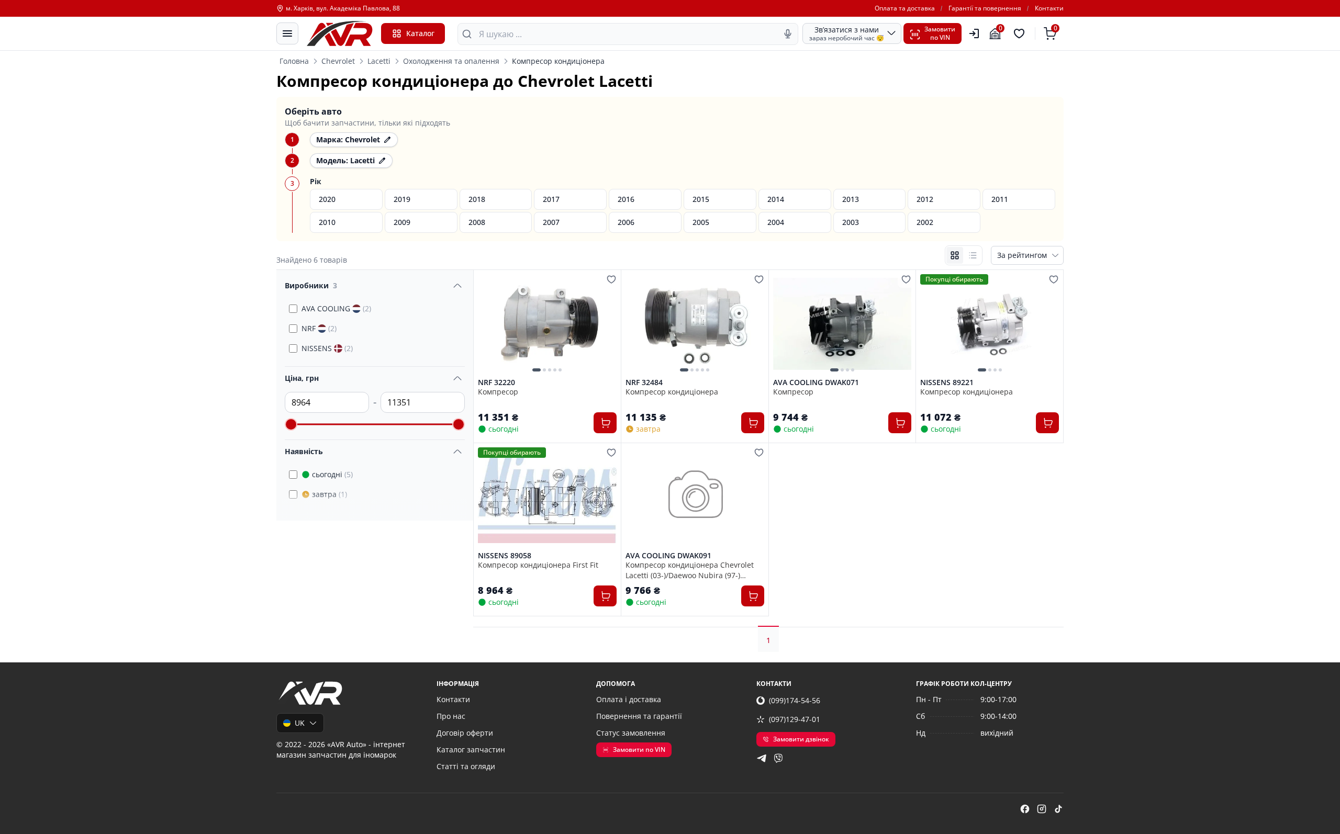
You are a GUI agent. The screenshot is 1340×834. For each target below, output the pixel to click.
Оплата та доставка (905, 8)
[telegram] (761, 758)
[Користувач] (974, 33)
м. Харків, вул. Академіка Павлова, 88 (343, 8)
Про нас (451, 716)
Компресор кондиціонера (672, 392)
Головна (294, 61)
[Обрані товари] (1021, 33)
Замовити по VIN (639, 749)
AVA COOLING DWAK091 (668, 555)
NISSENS (327, 348)
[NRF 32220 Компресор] (547, 324)
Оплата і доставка (628, 699)
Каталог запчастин (471, 749)
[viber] (778, 758)
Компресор (498, 392)
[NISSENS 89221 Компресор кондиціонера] (989, 324)
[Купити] (605, 422)
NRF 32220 (496, 382)
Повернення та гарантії (639, 716)
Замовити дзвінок (801, 739)
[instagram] (1041, 809)
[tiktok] (1058, 809)
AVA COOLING (336, 308)
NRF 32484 (644, 382)
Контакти (1049, 8)
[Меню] (287, 33)
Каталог (420, 33)
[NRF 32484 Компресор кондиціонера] (695, 324)
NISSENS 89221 (947, 382)
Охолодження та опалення (451, 61)
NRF (319, 328)
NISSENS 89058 (504, 555)
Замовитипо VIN (939, 33)
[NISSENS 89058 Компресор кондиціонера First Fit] (547, 497)
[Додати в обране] (611, 279)
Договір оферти (465, 733)
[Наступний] (606, 323)
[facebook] (1025, 809)
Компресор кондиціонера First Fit (538, 565)
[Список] (972, 255)
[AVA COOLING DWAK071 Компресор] (842, 324)
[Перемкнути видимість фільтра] (457, 285)
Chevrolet (338, 61)
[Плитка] (954, 255)
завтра (329, 494)
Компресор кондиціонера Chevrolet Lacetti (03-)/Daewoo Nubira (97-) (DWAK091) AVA (690, 570)
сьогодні (332, 474)
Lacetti (378, 61)
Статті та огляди (466, 766)
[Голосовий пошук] (787, 34)
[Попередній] (488, 323)
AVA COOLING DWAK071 (816, 382)
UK (300, 723)
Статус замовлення (630, 733)
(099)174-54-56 (794, 700)
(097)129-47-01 (794, 719)
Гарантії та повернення (984, 8)
